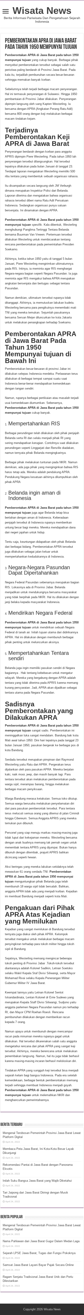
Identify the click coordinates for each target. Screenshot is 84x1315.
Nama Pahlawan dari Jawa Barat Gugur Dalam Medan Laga (41, 1241)
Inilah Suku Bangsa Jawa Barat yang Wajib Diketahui (37, 1180)
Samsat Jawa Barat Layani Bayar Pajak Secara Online (38, 1265)
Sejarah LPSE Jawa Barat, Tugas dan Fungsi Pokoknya (39, 1253)
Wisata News (42, 10)
